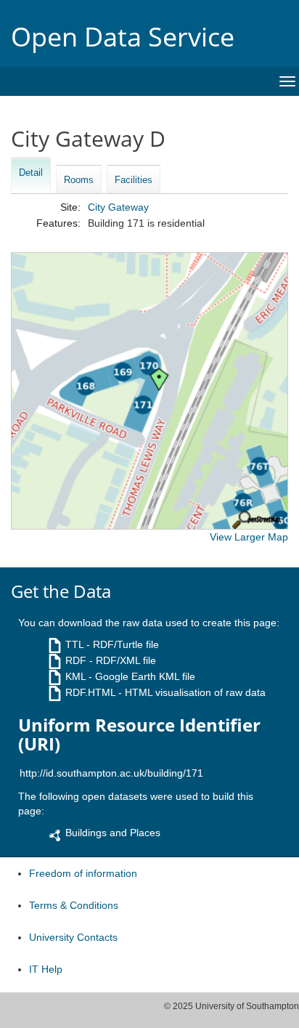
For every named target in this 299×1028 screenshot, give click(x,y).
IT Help (45, 969)
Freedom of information (83, 873)
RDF (75, 660)
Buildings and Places (112, 832)
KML (75, 676)
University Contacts (73, 937)
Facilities (133, 179)
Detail (31, 172)
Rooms (79, 179)
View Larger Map (249, 537)
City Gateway (118, 207)
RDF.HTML (90, 692)
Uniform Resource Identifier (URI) (139, 735)
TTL (74, 644)
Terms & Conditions (73, 905)
